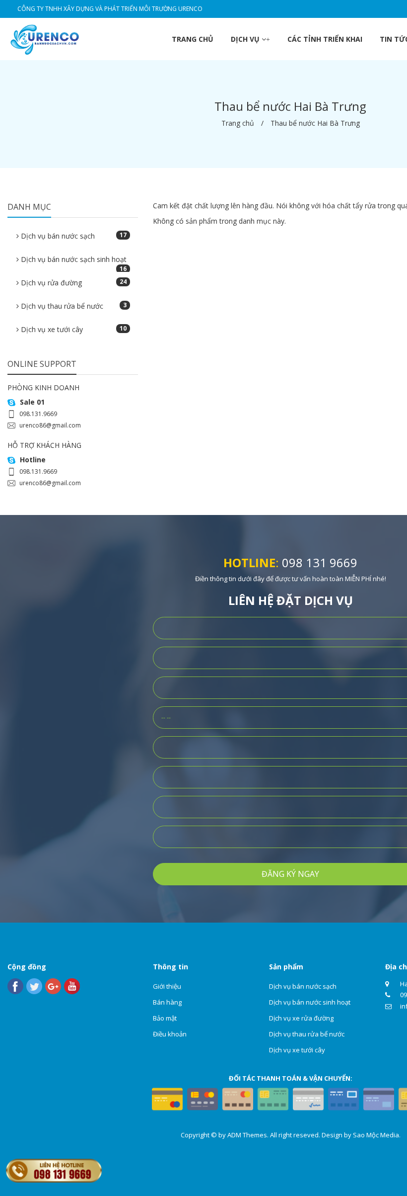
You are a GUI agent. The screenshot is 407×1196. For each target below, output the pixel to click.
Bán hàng (167, 1002)
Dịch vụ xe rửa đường (301, 1018)
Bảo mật (165, 1018)
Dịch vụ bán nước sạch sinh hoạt (73, 262)
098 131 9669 (319, 562)
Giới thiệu (167, 986)
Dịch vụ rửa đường (73, 282)
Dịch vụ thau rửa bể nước (73, 306)
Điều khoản (170, 1033)
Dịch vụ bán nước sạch (73, 236)
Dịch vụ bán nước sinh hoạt (309, 1002)
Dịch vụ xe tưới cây (73, 329)
